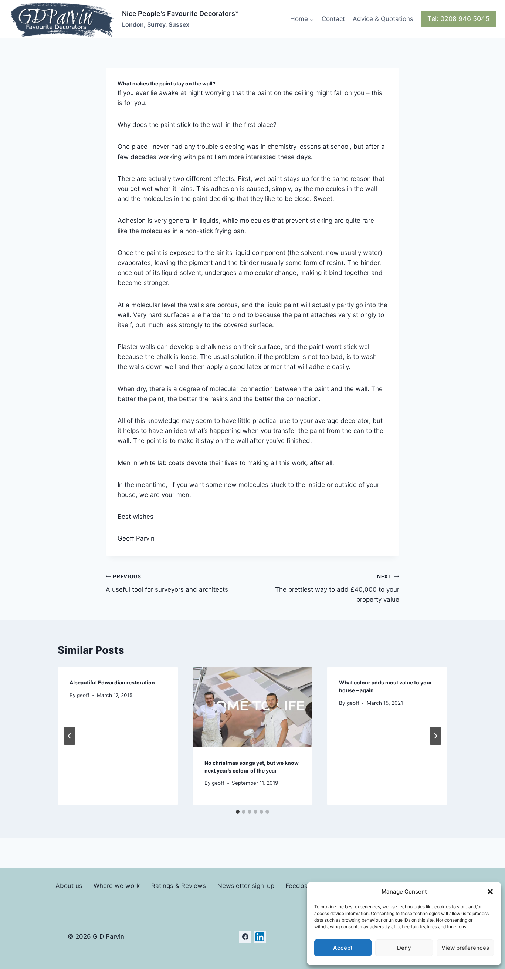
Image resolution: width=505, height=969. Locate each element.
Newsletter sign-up (245, 885)
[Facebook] (245, 937)
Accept (343, 947)
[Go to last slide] (69, 736)
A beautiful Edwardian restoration (112, 682)
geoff (83, 695)
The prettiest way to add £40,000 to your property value (337, 588)
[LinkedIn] (260, 937)
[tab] (238, 812)
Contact (333, 19)
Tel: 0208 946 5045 (458, 19)
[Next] (435, 736)
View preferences (465, 947)
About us (68, 885)
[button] (490, 891)
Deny (404, 947)
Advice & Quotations (383, 19)
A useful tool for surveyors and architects (167, 583)
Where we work (117, 885)
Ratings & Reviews (178, 885)
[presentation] (253, 707)
